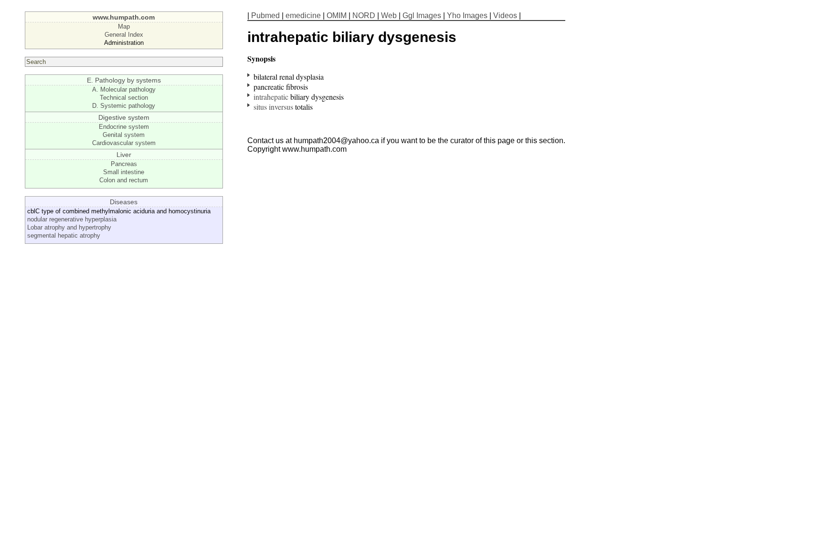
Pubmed (265, 15)
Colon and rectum (123, 180)
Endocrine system (124, 126)
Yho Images (467, 15)
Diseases (124, 202)
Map (124, 26)
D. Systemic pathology (123, 105)
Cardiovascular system (124, 142)
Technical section (124, 97)
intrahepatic (271, 97)
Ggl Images (421, 15)
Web (389, 15)
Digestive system (123, 117)
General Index (124, 34)
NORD (363, 15)
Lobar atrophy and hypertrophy (69, 227)
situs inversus (273, 107)
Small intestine (123, 172)
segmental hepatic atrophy (63, 235)
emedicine (303, 15)
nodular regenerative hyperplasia (71, 219)
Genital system (124, 134)
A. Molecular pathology (124, 89)
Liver (123, 154)
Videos (505, 15)
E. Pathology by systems (124, 80)
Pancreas (124, 163)
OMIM (337, 15)
